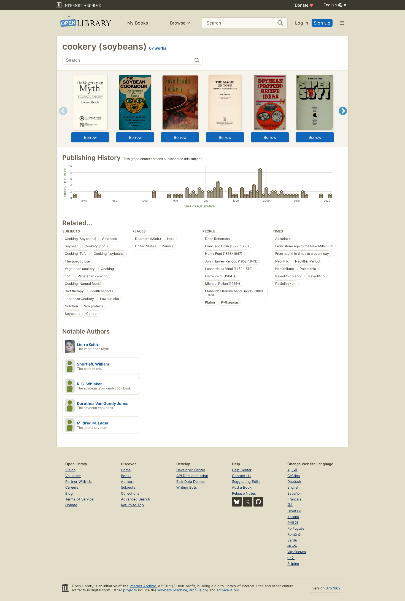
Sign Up (322, 23)
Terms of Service (79, 499)
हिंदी (290, 505)
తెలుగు (292, 546)
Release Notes (244, 493)
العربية (292, 470)
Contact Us (241, 476)
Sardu (292, 540)
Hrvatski (294, 511)
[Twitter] (247, 502)
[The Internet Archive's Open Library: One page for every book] (85, 23)
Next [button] (343, 118)
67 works (157, 48)
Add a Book (242, 487)
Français (294, 499)
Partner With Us (78, 482)
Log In (301, 23)
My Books (137, 23)
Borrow (90, 137)
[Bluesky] (237, 502)
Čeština (293, 476)
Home (126, 470)
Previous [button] (61, 118)
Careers (71, 487)
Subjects (128, 487)
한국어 (292, 523)
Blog (69, 493)
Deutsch (294, 482)
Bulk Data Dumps (190, 482)
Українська (296, 552)
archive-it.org (228, 590)
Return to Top (132, 505)
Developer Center (190, 470)
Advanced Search (135, 499)
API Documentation (192, 476)
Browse (177, 23)
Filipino (293, 564)
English (293, 487)
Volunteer (73, 476)
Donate (304, 5)
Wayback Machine (172, 590)
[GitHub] (258, 502)
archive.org (198, 590)
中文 (291, 558)
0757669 (333, 588)
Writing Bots (186, 487)
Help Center (242, 470)
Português (295, 528)
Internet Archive (142, 586)
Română (294, 534)
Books (126, 476)
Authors (127, 482)
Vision (70, 470)
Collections (130, 493)
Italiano (293, 517)
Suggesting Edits (246, 482)
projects (130, 590)
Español (294, 493)
